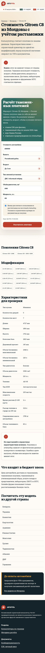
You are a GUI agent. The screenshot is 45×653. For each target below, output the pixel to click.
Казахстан (7, 517)
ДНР (4, 559)
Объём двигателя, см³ (11, 185)
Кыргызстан (8, 522)
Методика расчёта (9, 632)
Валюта (11, 157)
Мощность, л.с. (8, 194)
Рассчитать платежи (22, 225)
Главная (4, 21)
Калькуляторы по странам (12, 629)
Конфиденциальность (10, 643)
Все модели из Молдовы (14, 591)
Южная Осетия (9, 533)
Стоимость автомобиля (12, 145)
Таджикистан (8, 549)
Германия (7, 564)
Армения (6, 528)
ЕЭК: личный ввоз (9, 646)
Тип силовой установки (12, 177)
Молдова (13, 21)
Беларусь (6, 507)
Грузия (5, 543)
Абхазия (6, 554)
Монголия (7, 538)
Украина (6, 512)
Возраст (7, 167)
